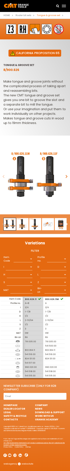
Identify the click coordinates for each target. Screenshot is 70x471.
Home (7, 15)
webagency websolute (18, 463)
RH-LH (40, 290)
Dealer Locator (14, 408)
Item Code (7, 258)
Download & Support (50, 412)
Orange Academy (46, 419)
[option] (35, 177)
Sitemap (28, 447)
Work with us (44, 416)
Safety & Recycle (15, 416)
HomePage (11, 405)
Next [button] (66, 176)
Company (41, 405)
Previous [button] (3, 176)
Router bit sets (23, 15)
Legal (7, 412)
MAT (6, 290)
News (38, 408)
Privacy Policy (8, 447)
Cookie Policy (19, 447)
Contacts (11, 419)
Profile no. (41, 258)
